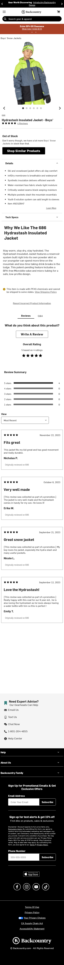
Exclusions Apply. (15, 829)
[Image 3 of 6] (30, 108)
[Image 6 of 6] (41, 108)
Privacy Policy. (42, 844)
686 (3, 115)
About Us (6, 762)
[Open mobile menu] (4, 12)
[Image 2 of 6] (26, 108)
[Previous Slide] (2, 4)
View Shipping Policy (46, 291)
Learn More (51, 208)
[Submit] (5, 19)
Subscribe (47, 802)
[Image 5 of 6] (37, 108)
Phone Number (16, 850)
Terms (32, 844)
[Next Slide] (62, 4)
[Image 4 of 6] (34, 108)
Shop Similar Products (23, 151)
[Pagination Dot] (28, 32)
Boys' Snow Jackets (11, 38)
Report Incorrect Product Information (32, 303)
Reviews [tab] (26, 315)
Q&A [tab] (40, 315)
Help (3, 752)
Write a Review (32, 334)
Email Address (16, 795)
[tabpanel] (32, 479)
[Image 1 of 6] (23, 108)
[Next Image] (59, 108)
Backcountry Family (12, 772)
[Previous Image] (4, 108)
